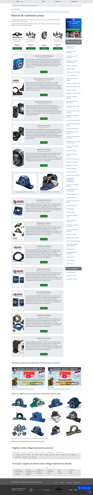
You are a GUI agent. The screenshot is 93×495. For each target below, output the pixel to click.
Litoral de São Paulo (59, 452)
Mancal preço (70, 263)
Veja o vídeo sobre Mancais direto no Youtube (23, 389)
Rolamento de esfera (71, 197)
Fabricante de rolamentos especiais (41, 11)
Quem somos (74, 1)
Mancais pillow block (71, 234)
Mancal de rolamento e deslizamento (72, 102)
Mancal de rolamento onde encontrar (73, 106)
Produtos (57, 1)
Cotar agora (17, 48)
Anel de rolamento (71, 272)
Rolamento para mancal (72, 162)
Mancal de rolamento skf (72, 128)
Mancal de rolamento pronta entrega (73, 124)
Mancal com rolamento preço (73, 83)
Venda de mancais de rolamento (71, 220)
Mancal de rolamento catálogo (72, 97)
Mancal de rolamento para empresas (56, 11)
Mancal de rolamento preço (73, 120)
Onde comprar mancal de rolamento (72, 146)
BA (39, 467)
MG (17, 467)
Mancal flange (70, 209)
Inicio (43, 1)
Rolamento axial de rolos (72, 194)
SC (29, 467)
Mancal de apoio (70, 249)
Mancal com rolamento (72, 75)
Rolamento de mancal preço (73, 159)
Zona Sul (36, 452)
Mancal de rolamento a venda (74, 93)
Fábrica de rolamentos (72, 172)
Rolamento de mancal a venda (72, 154)
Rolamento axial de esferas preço (73, 201)
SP (23, 467)
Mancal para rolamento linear (72, 216)
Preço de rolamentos (71, 168)
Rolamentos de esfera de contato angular (72, 190)
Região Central (16, 452)
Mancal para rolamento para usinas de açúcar (73, 142)
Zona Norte (24, 452)
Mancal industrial (71, 257)
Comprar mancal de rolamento (71, 52)
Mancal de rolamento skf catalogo (72, 132)
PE (36, 467)
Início (56, 482)
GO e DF (46, 467)
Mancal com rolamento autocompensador (72, 245)
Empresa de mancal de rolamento (72, 56)
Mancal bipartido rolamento (73, 72)
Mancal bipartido (71, 69)
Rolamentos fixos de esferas (73, 175)
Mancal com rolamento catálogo (72, 79)
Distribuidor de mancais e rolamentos (19, 11)
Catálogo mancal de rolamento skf (71, 47)
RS (32, 467)
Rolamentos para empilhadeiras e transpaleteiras (71, 180)
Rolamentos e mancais (72, 165)
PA (54, 467)
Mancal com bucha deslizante (73, 241)
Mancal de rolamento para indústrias (73, 116)
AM (50, 467)
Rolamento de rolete (71, 275)
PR (26, 467)
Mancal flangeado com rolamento (72, 253)
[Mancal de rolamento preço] (17, 35)
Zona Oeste (30, 452)
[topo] (88, 490)
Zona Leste (42, 452)
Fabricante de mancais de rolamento (72, 230)
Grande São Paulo (50, 452)
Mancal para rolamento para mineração (73, 137)
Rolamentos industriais (72, 279)
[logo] (20, 1)
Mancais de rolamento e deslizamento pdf (72, 61)
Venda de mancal (71, 212)
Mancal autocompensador (73, 237)
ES (20, 467)
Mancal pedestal (67, 11)
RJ (13, 467)
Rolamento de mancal (30, 11)
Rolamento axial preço (72, 205)
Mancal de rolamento (72, 90)
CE (42, 467)
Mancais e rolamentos (72, 65)
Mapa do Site (77, 482)
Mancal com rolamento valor (73, 86)
